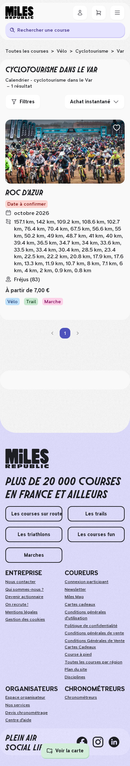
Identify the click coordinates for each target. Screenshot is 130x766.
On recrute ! (16, 604)
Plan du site (76, 669)
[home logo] (27, 458)
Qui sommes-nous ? (24, 589)
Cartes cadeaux (80, 604)
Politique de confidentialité (91, 625)
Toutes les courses (26, 51)
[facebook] (85, 742)
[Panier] (98, 12)
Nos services (17, 705)
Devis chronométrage (26, 712)
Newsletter (75, 589)
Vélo (62, 51)
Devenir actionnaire (24, 596)
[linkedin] (117, 742)
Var (120, 51)
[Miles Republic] (19, 12)
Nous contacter (20, 581)
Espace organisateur (25, 697)
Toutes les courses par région (93, 662)
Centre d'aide (18, 720)
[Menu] (117, 12)
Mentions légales (21, 612)
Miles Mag (74, 596)
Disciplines (75, 677)
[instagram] (101, 742)
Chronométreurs (81, 697)
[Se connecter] (80, 12)
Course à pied (78, 654)
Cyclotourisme (91, 51)
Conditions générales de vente (94, 633)
